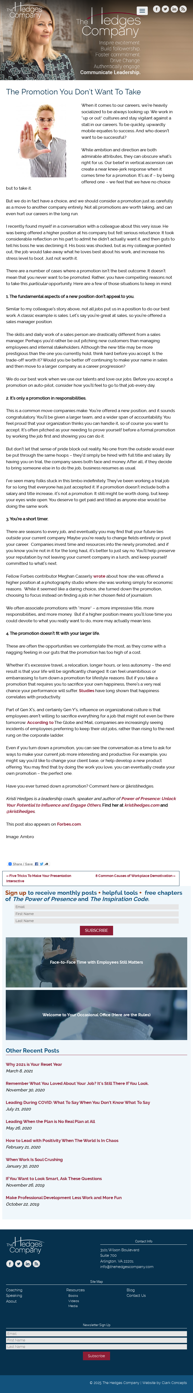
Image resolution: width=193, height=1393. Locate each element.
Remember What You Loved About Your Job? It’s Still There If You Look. (77, 1083)
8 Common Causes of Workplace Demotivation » (135, 876)
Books (73, 1296)
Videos (73, 1301)
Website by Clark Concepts (164, 1383)
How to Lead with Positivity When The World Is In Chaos (62, 1140)
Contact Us (136, 1295)
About (11, 1301)
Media (73, 1306)
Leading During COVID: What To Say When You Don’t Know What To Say (78, 1102)
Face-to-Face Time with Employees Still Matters (96, 962)
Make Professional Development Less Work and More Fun (64, 1197)
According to (40, 722)
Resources (75, 1290)
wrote (99, 576)
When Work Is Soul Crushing (34, 1159)
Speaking (14, 1295)
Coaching (14, 1290)
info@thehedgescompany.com (127, 1266)
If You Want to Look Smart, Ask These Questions (54, 1178)
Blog (131, 1290)
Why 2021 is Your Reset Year (34, 1064)
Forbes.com (69, 824)
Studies (86, 690)
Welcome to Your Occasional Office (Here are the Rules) (96, 1014)
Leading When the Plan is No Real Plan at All (50, 1121)
